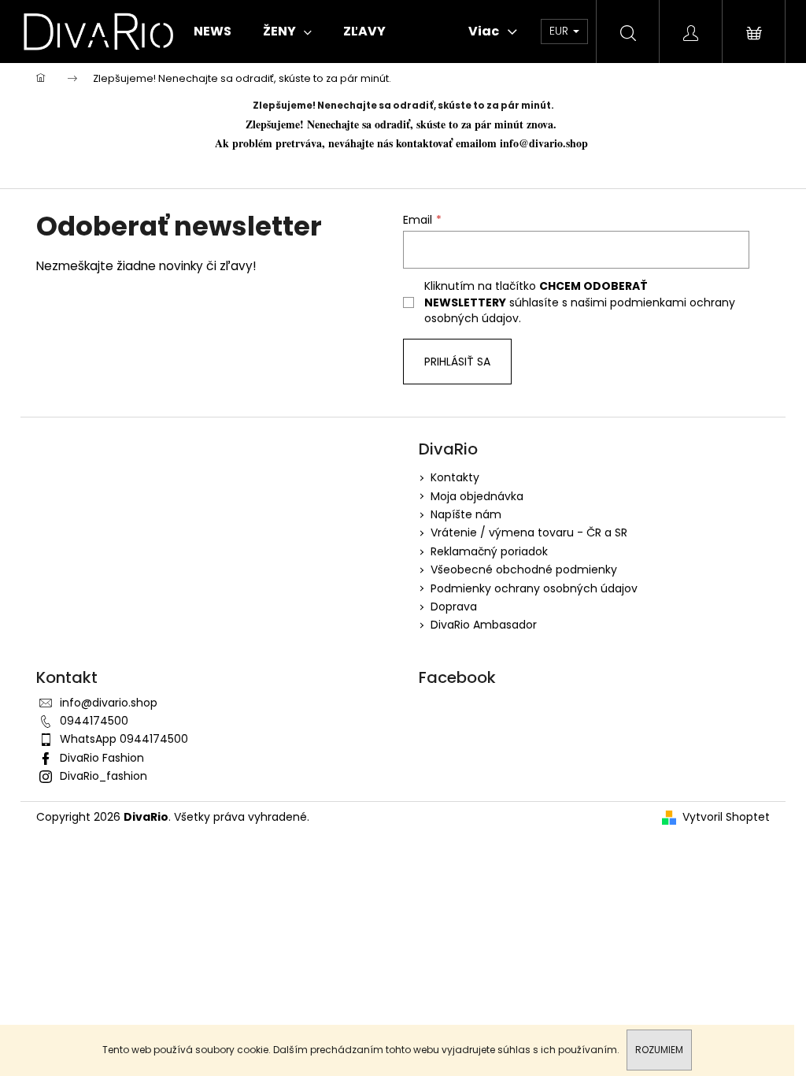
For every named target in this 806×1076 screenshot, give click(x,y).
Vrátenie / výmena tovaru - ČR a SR (529, 532)
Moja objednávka (477, 496)
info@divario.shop (546, 143)
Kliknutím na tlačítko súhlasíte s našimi (579, 302)
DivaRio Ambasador (484, 625)
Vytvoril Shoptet (726, 817)
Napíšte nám (466, 514)
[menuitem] (212, 31)
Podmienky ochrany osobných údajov (534, 588)
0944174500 (94, 721)
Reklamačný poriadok (489, 551)
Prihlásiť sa (457, 361)
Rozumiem (659, 1049)
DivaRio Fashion (102, 758)
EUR (560, 31)
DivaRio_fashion (103, 776)
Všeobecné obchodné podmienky (524, 569)
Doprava (454, 606)
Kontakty (455, 477)
